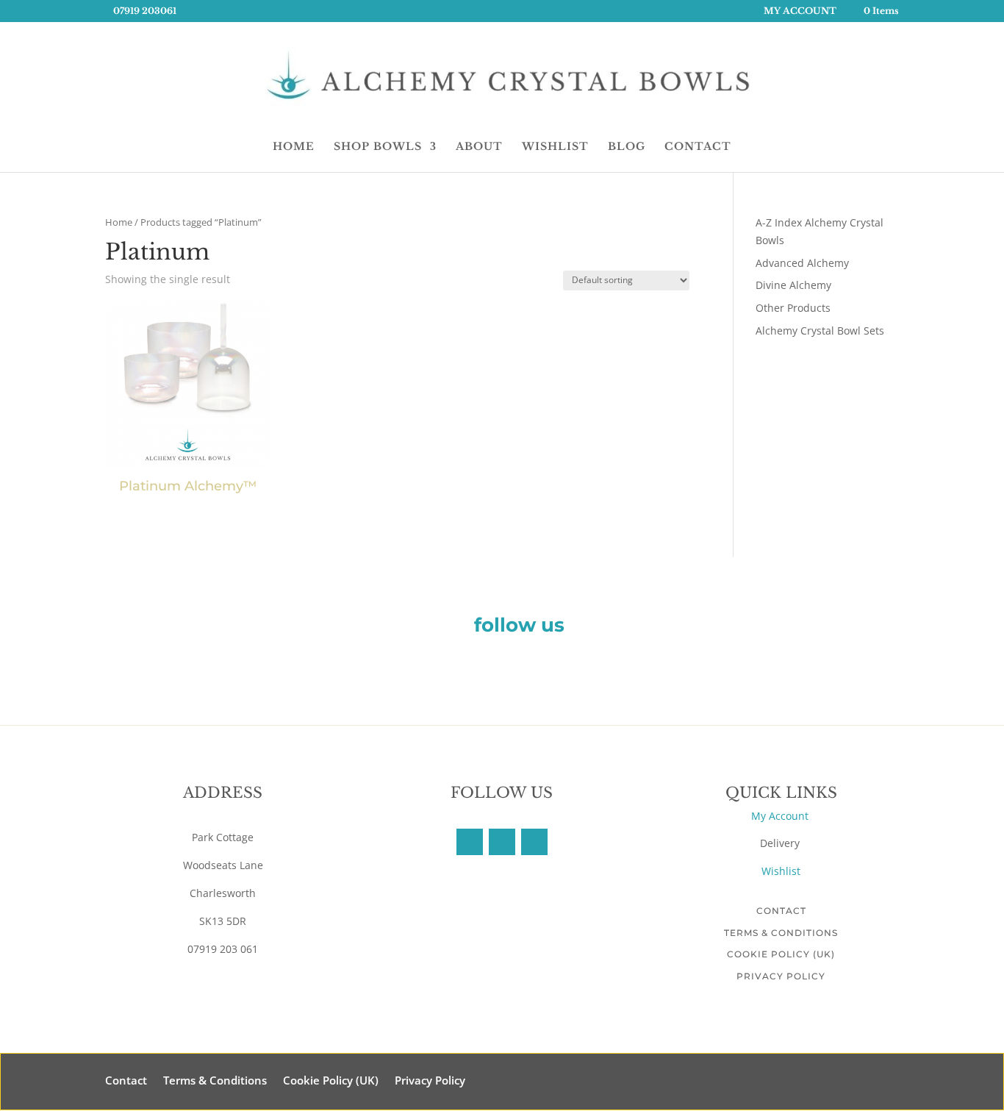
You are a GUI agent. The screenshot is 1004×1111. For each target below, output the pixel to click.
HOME (294, 147)
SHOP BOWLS (378, 147)
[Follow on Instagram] (534, 842)
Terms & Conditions (781, 932)
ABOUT (479, 147)
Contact (781, 910)
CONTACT (697, 147)
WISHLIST (555, 147)
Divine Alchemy (793, 285)
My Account (781, 816)
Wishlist (780, 871)
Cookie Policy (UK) (781, 954)
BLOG (626, 147)
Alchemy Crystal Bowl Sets (820, 330)
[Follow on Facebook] (469, 842)
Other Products (793, 308)
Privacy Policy (780, 976)
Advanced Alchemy (802, 263)
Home (118, 222)
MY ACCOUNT (800, 11)
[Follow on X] (502, 842)
